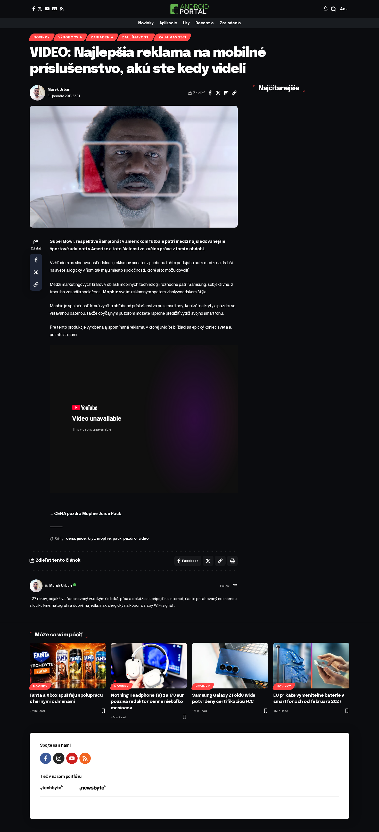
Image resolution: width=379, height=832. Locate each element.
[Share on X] (218, 93)
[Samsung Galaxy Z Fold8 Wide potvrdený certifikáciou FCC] (230, 665)
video (143, 538)
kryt (91, 538)
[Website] (235, 586)
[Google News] (54, 8)
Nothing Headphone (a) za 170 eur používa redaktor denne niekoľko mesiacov (147, 701)
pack (117, 538)
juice (81, 538)
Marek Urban (59, 89)
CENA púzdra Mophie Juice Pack (88, 513)
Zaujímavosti (136, 37)
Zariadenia (102, 37)
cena (70, 538)
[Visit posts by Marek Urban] (37, 93)
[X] (39, 8)
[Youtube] (72, 758)
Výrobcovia (70, 37)
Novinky (42, 37)
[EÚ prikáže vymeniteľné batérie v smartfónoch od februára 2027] (311, 665)
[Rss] (61, 8)
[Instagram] (58, 758)
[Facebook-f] (45, 758)
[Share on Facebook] (210, 93)
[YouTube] (47, 8)
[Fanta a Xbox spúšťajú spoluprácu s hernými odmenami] (68, 665)
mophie (104, 538)
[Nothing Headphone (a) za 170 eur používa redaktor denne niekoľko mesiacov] (149, 665)
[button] (333, 9)
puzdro (129, 538)
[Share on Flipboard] (226, 93)
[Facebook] (33, 8)
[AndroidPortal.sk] (189, 9)
